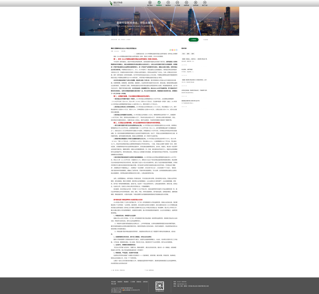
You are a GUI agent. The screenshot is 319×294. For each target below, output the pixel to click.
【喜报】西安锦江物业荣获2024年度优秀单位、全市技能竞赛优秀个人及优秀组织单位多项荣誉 (195, 79)
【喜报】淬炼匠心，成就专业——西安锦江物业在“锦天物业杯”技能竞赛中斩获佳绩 (195, 59)
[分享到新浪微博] (172, 50)
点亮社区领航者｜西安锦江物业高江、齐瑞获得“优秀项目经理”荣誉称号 (195, 90)
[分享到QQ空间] (174, 50)
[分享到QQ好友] (176, 50)
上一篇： (118, 270)
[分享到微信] (170, 50)
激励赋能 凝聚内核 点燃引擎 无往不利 (191, 100)
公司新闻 (128, 39)
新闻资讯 (123, 39)
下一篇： (149, 270)
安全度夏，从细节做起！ (187, 69)
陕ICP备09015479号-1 (116, 290)
